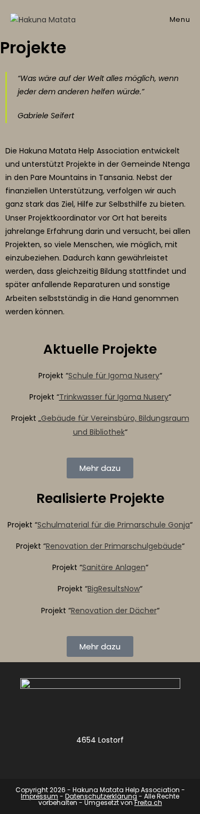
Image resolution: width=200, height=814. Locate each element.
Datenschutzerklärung (101, 796)
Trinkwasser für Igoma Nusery (114, 397)
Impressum (39, 796)
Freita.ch (148, 802)
